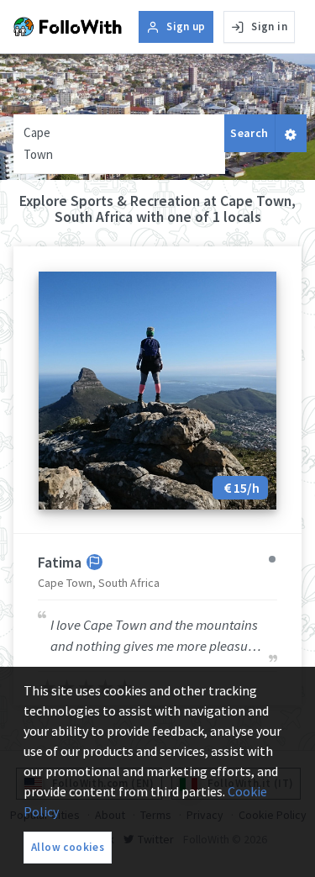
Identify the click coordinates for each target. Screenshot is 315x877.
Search (249, 132)
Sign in (269, 26)
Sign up (186, 26)
